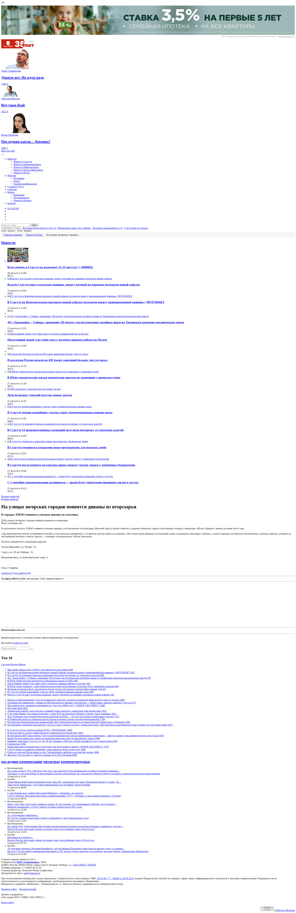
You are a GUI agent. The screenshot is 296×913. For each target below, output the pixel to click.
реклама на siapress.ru (286, 36)
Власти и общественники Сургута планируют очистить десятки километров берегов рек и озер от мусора (66, 700)
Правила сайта (9, 889)
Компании (19, 195)
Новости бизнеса (22, 200)
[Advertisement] (93, 604)
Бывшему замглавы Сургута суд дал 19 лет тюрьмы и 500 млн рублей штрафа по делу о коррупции (62, 741)
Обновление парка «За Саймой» (74, 228)
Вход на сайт (8, 151)
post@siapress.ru (32, 873)
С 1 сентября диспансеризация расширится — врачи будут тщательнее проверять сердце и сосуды (72, 482)
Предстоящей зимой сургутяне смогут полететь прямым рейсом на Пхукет (57, 339)
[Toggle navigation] (2, 154)
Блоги (17, 181)
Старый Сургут (15, 186)
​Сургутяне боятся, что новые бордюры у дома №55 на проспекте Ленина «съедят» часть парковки (61, 713)
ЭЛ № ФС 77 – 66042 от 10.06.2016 (115, 878)
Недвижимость (21, 197)
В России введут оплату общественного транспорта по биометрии (45, 733)
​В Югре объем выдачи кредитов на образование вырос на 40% (42, 680)
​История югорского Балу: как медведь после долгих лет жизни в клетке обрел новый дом (56, 689)
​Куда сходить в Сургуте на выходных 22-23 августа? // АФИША (50, 267)
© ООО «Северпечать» (27, 862)
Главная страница (13, 235)
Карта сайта (7, 902)
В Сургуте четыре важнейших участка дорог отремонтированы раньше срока (59, 412)
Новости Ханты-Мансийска (28, 170)
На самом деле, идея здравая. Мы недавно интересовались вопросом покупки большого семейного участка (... (65, 826)
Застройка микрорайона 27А (107, 228)
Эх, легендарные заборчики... (23, 815)
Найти (34, 225)
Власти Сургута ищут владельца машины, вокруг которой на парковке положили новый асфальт (73, 284)
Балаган (11, 203)
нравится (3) (7, 573)
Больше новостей (10, 496)
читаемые (51, 762)
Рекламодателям (27, 889)
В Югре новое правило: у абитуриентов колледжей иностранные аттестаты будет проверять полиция (62, 686)
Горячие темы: (11, 228)
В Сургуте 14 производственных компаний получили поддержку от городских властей (65, 430)
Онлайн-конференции (25, 184)
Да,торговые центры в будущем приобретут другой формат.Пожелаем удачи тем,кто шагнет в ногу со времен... (66, 848)
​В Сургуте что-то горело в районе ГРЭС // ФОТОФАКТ (39, 730)
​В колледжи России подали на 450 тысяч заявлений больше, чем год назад (57, 360)
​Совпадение (16, 744)
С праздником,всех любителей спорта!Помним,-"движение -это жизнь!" (45, 793)
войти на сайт (21, 643)
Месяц (22, 664)
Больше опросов (9, 499)
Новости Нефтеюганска (26, 167)
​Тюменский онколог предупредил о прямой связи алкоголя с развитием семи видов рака (56, 711)
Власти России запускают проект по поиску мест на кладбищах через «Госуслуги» (51, 829)
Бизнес (11, 192)
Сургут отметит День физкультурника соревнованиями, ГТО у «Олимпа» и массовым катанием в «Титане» (64, 796)
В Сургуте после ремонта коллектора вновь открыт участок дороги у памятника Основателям (71, 465)
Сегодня (5, 664)
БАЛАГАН (13, 208)
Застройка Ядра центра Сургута (39, 228)
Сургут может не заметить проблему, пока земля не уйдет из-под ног (46, 749)
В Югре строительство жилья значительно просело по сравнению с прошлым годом (63, 377)
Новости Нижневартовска (27, 164)
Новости (11, 159)
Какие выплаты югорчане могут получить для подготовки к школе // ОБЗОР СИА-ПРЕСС (58, 746)
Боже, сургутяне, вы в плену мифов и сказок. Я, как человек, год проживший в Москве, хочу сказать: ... (62, 804)
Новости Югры (22, 172)
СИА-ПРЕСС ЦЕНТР (84, 865)
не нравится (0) (23, 573)
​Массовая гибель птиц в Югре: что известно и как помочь (40, 669)
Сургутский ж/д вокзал (136, 228)
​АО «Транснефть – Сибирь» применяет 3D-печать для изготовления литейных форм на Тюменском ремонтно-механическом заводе (95, 322)
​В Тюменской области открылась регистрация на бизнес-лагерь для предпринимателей (56, 719)
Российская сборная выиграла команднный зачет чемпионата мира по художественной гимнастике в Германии (68, 722)
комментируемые (75, 762)
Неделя (14, 664)
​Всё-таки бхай (17, 708)
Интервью (19, 178)
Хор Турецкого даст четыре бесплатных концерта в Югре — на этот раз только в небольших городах (63, 716)
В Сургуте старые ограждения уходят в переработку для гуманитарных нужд (48, 818)
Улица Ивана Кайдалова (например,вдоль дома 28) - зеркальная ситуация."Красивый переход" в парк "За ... (64, 782)
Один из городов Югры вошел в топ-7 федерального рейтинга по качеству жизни (53, 752)
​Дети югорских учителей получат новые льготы (39, 395)
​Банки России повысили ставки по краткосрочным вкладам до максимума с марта (53, 738)
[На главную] (19, 47)
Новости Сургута (23, 161)
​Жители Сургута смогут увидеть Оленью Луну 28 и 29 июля (42, 755)
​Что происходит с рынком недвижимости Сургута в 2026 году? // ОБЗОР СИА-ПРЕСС (56, 705)
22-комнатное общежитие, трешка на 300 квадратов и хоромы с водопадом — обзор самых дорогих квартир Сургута (71, 702)
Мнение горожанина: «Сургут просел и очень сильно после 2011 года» (44, 807)
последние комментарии (21, 762)
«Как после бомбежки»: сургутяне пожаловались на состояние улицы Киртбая (48, 784)
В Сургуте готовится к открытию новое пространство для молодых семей (56, 447)
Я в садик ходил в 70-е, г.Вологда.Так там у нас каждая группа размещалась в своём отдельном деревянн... (63, 771)
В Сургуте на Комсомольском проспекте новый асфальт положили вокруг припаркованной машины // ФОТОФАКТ (85, 302)
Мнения (11, 175)
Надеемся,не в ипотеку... (20, 837)
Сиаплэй (12, 189)
